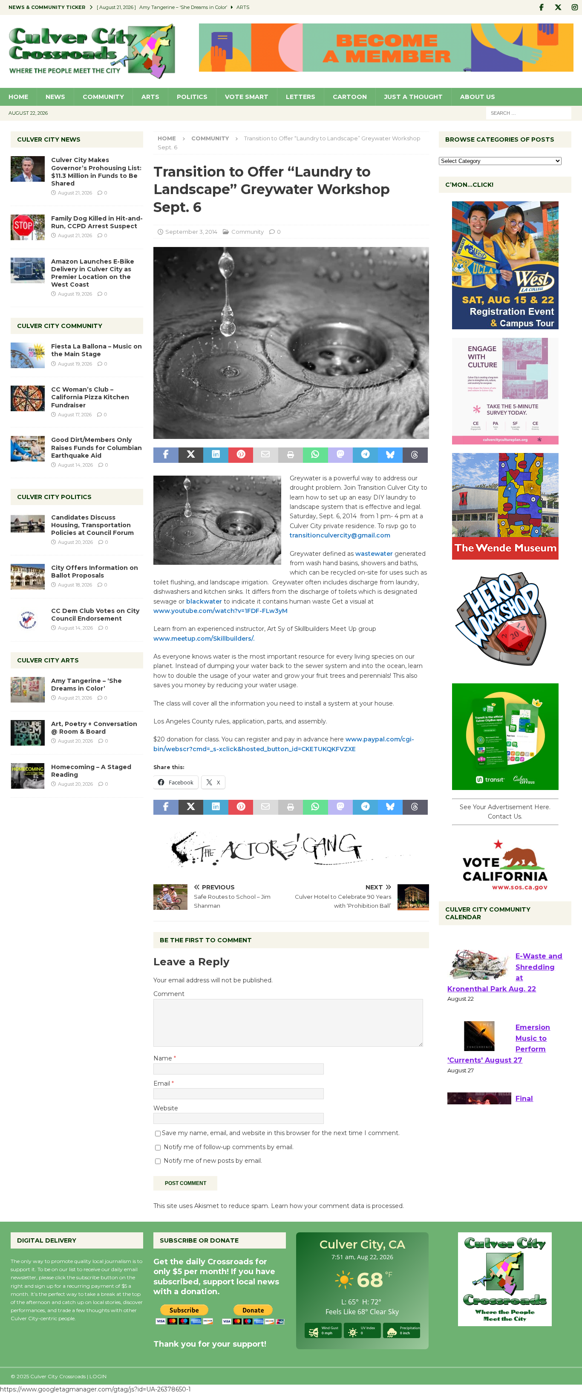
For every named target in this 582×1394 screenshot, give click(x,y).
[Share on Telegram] (365, 455)
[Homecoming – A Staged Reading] (28, 776)
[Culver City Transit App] (505, 785)
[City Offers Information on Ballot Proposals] (28, 577)
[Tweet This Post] (191, 455)
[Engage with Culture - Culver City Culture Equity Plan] (505, 440)
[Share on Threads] (415, 455)
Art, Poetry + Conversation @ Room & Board (94, 727)
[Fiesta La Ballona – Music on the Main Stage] (28, 355)
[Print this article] (290, 455)
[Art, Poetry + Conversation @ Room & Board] (28, 733)
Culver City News (49, 139)
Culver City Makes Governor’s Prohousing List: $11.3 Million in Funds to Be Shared (96, 171)
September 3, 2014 (191, 231)
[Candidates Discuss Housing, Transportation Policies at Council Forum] (28, 526)
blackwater (204, 601)
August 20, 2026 (75, 542)
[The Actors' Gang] (291, 862)
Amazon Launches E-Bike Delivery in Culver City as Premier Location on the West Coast (92, 273)
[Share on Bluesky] (390, 455)
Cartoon (350, 97)
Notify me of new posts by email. (213, 1161)
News (55, 97)
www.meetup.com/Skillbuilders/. (203, 638)
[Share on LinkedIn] (215, 455)
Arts (150, 97)
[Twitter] (557, 7)
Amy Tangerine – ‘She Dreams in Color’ (86, 684)
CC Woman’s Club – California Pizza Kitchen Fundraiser (90, 397)
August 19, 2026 (75, 294)
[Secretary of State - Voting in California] (505, 885)
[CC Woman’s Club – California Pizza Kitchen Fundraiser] (28, 398)
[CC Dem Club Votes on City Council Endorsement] (28, 620)
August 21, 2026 (75, 193)
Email (162, 1083)
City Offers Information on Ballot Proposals (94, 571)
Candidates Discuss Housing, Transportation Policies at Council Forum (92, 525)
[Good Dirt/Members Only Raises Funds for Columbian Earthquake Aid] (28, 449)
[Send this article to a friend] (265, 455)
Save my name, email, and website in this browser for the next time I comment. (281, 1133)
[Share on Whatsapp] (315, 455)
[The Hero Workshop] (505, 670)
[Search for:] (528, 112)
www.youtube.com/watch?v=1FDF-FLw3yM (220, 611)
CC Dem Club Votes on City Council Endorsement (95, 614)
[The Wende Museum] (505, 555)
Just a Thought (413, 97)
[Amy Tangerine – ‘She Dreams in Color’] (28, 690)
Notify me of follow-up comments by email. (229, 1147)
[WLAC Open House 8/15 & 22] (505, 324)
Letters (300, 97)
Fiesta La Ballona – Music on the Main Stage (96, 350)
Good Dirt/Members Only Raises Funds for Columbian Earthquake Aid (96, 447)
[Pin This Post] (240, 455)
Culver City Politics (54, 497)
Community (103, 97)
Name (163, 1058)
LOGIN (98, 1376)
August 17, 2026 (75, 415)
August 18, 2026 (75, 585)
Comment (168, 994)
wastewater (374, 554)
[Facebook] (541, 7)
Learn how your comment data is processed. (337, 1206)
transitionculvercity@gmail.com (340, 535)
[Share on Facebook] (165, 455)
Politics (192, 97)
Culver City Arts (48, 660)
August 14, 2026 (75, 465)
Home (18, 97)
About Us (477, 97)
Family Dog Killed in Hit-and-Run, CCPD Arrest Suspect (97, 222)
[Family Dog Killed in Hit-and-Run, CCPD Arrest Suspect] (28, 227)
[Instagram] (574, 7)
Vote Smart (246, 97)
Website (165, 1108)
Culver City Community (59, 326)
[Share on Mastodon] (340, 455)
